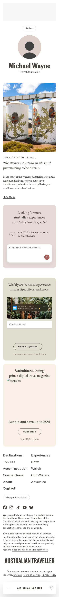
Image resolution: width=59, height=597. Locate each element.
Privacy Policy (49, 574)
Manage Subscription (16, 497)
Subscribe (29, 431)
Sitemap (17, 574)
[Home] (29, 588)
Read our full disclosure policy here (30, 549)
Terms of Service (31, 574)
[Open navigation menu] (8, 588)
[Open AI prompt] (51, 588)
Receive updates (28, 346)
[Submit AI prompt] (46, 257)
